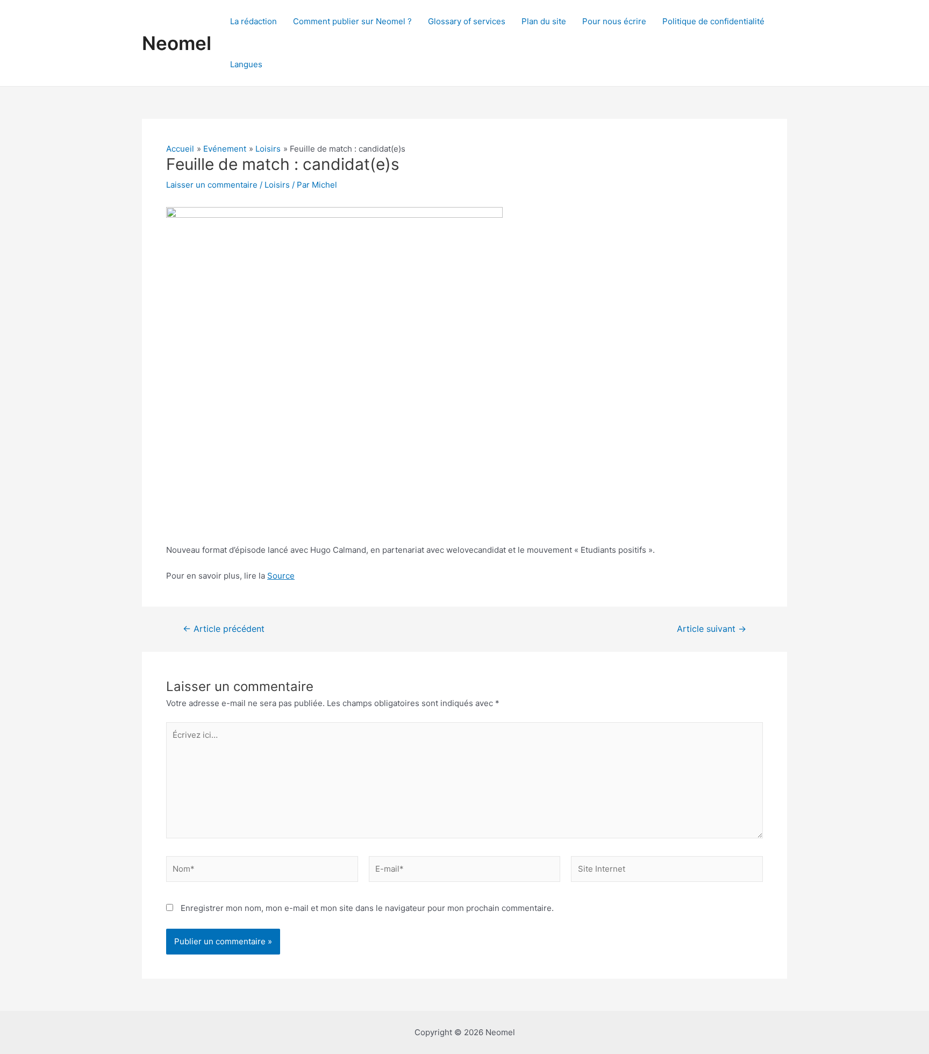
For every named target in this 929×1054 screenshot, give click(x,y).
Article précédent (224, 629)
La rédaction (253, 21)
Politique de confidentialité (713, 21)
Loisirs (277, 185)
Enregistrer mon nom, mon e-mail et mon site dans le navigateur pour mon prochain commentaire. (367, 908)
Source (281, 576)
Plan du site (543, 21)
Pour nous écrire (614, 21)
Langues (246, 64)
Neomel (176, 43)
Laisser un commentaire (212, 185)
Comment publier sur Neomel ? (352, 21)
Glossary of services (466, 21)
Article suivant (711, 629)
